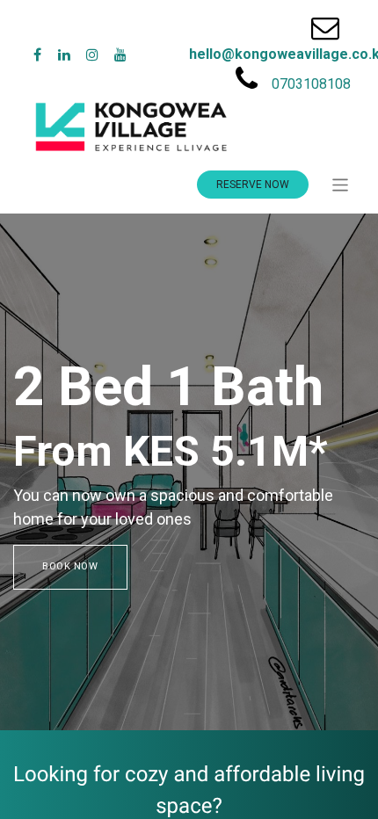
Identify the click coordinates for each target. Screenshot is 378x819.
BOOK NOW (70, 566)
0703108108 (311, 84)
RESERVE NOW (252, 184)
